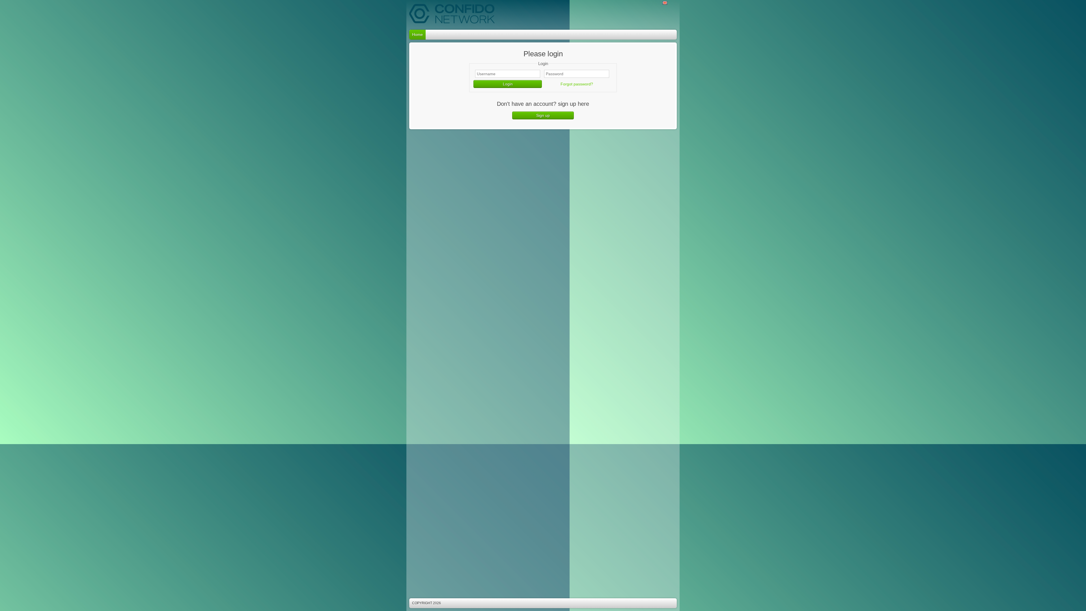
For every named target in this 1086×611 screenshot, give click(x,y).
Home (417, 34)
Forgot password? (577, 84)
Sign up (543, 115)
